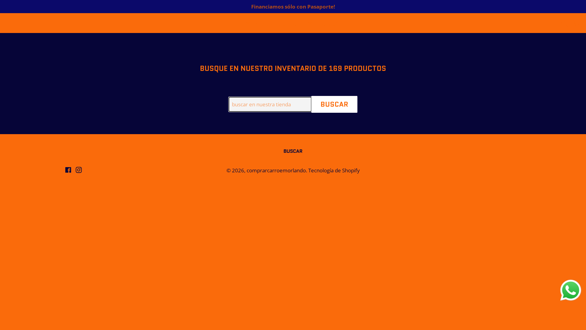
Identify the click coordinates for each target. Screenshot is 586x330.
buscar (293, 151)
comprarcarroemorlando (293, 23)
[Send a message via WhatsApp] (571, 290)
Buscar (334, 104)
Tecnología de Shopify (334, 170)
